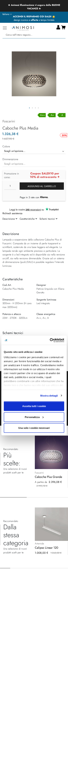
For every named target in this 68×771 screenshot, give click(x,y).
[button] (7, 14)
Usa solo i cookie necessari (34, 427)
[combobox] (34, 34)
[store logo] (22, 27)
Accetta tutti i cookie (34, 406)
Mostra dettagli (49, 395)
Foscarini (8, 121)
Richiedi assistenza (12, 213)
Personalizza (32, 417)
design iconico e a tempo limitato (34, 20)
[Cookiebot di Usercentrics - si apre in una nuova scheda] (49, 340)
